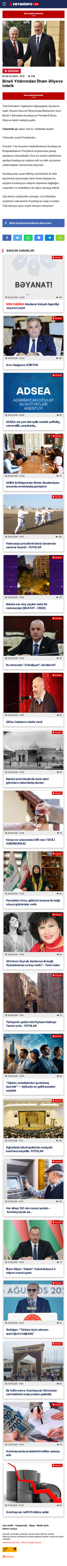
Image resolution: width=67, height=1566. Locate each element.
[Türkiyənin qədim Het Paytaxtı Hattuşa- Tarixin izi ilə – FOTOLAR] (33, 995)
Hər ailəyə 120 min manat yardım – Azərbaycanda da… (28, 1210)
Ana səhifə (7, 1525)
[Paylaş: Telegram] (49, 238)
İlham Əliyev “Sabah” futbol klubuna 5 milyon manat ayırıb (31, 1270)
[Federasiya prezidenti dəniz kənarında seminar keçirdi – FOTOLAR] (33, 516)
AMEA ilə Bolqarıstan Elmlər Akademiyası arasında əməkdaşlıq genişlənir (32, 484)
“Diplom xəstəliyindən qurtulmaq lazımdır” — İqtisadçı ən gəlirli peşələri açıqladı (30, 1086)
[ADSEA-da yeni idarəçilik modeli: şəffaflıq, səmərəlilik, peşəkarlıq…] (33, 395)
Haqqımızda (21, 1525)
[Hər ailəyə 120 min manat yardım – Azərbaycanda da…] (33, 1181)
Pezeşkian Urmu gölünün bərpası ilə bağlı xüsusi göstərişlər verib (33, 902)
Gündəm (13, 71)
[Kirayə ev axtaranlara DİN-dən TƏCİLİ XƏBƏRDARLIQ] (33, 813)
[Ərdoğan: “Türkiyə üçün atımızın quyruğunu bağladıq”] (33, 1303)
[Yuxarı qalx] (57, 1557)
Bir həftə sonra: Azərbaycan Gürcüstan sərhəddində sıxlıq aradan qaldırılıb (31, 1392)
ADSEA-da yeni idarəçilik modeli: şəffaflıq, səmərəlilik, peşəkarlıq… (33, 423)
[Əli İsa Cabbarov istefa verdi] (33, 695)
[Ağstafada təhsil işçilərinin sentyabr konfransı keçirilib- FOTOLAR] (33, 1120)
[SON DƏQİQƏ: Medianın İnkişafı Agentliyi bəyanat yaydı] (33, 277)
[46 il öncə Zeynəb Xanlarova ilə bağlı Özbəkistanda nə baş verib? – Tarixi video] (33, 934)
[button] (60, 238)
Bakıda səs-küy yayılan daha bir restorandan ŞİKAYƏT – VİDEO (26, 606)
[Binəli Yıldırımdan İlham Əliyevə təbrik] (33, 43)
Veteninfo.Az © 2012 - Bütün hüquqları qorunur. (22, 1542)
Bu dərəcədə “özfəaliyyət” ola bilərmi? (31, 665)
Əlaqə (32, 1525)
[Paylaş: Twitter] (17, 238)
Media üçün (43, 1525)
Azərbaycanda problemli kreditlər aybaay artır (33, 1453)
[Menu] (5, 4)
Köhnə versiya (9, 1528)
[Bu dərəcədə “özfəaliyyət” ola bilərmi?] (33, 638)
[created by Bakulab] (8, 1556)
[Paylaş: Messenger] (38, 238)
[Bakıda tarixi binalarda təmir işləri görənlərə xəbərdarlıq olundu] (33, 752)
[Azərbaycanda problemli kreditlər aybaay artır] (33, 1424)
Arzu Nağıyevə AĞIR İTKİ (22, 365)
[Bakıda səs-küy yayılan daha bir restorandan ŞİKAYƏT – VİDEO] (33, 577)
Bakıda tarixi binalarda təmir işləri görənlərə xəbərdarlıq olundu (27, 780)
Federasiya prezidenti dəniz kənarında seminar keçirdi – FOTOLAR (31, 545)
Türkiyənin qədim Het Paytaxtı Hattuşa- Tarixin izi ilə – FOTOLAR (32, 1023)
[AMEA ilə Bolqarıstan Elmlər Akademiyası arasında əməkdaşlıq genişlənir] (33, 456)
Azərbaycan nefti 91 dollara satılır (27, 1512)
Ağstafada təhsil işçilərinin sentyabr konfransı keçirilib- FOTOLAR (29, 1149)
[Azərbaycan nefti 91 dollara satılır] (33, 1485)
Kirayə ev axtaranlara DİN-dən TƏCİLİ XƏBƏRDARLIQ (30, 841)
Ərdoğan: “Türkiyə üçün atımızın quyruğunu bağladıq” (27, 1331)
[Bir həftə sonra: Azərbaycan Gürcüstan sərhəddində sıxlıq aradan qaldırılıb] (33, 1363)
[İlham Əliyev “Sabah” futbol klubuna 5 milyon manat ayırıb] (33, 1242)
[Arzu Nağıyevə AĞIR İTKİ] (33, 338)
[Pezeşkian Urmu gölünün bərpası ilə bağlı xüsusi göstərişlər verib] (33, 873)
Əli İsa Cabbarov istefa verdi (24, 722)
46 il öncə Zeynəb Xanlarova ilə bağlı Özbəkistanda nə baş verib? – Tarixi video (33, 963)
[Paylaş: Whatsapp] (28, 238)
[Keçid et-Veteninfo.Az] (24, 4)
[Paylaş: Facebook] (6, 238)
